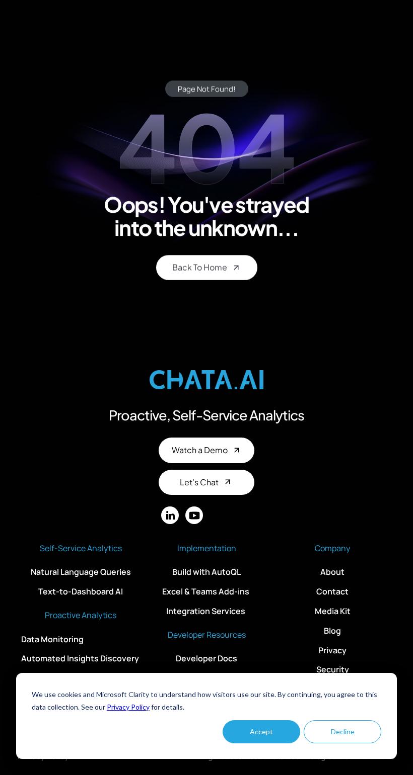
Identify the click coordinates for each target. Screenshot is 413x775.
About (332, 571)
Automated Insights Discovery (80, 658)
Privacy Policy (128, 707)
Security (332, 669)
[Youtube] (194, 515)
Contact (332, 591)
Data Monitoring (52, 638)
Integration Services (206, 611)
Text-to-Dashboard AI (80, 591)
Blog (332, 630)
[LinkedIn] (170, 515)
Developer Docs (206, 658)
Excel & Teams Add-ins (206, 591)
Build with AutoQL (206, 571)
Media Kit (333, 611)
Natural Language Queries (81, 571)
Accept (261, 731)
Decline (343, 731)
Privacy (332, 649)
